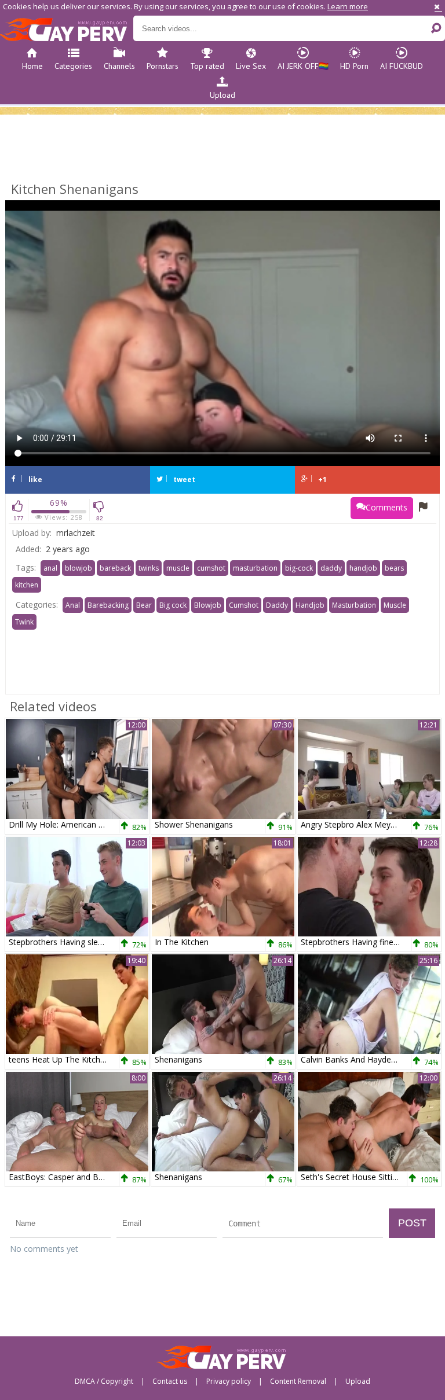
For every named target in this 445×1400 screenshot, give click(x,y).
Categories (73, 66)
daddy (331, 568)
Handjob (310, 605)
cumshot (211, 568)
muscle (177, 568)
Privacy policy (228, 1381)
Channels (119, 66)
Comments (386, 507)
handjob (363, 568)
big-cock (299, 568)
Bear (144, 605)
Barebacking (108, 605)
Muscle (395, 605)
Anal (72, 605)
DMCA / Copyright (104, 1381)
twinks (148, 568)
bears (394, 568)
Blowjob (207, 605)
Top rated (207, 66)
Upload (222, 95)
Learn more (347, 6)
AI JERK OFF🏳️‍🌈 (303, 66)
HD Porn (354, 66)
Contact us (169, 1381)
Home (32, 66)
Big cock (173, 605)
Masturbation (354, 605)
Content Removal (298, 1381)
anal (50, 568)
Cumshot (243, 605)
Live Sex (251, 66)
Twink (24, 622)
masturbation (255, 568)
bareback (115, 568)
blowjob (78, 568)
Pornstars (162, 66)
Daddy (277, 605)
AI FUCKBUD (401, 66)
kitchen (26, 585)
